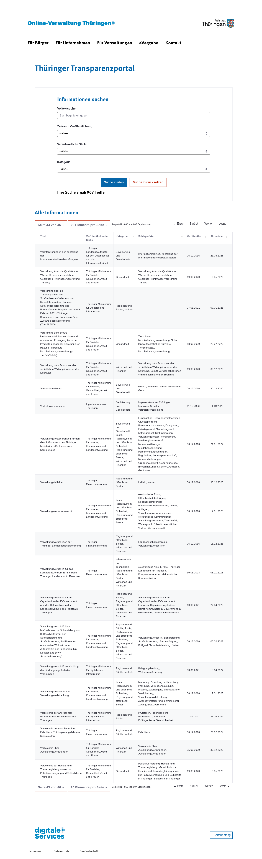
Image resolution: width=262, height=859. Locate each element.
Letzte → (224, 223)
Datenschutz (61, 851)
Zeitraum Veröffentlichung (74, 126)
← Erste (178, 223)
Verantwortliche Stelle (71, 144)
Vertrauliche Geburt (51, 388)
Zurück (194, 223)
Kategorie (63, 162)
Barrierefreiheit (89, 851)
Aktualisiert (217, 236)
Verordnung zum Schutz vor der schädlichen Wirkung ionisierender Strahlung (59, 369)
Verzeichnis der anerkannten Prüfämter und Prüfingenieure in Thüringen (58, 716)
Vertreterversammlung (52, 406)
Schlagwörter (146, 236)
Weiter (208, 223)
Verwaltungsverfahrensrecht (56, 511)
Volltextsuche (66, 108)
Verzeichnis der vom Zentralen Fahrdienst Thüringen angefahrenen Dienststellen (60, 732)
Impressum (36, 851)
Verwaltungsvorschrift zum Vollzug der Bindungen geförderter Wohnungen (59, 670)
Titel (43, 236)
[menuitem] (38, 43)
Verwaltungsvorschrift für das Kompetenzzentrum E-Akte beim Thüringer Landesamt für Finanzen (60, 572)
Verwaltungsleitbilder (51, 482)
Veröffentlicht (195, 236)
